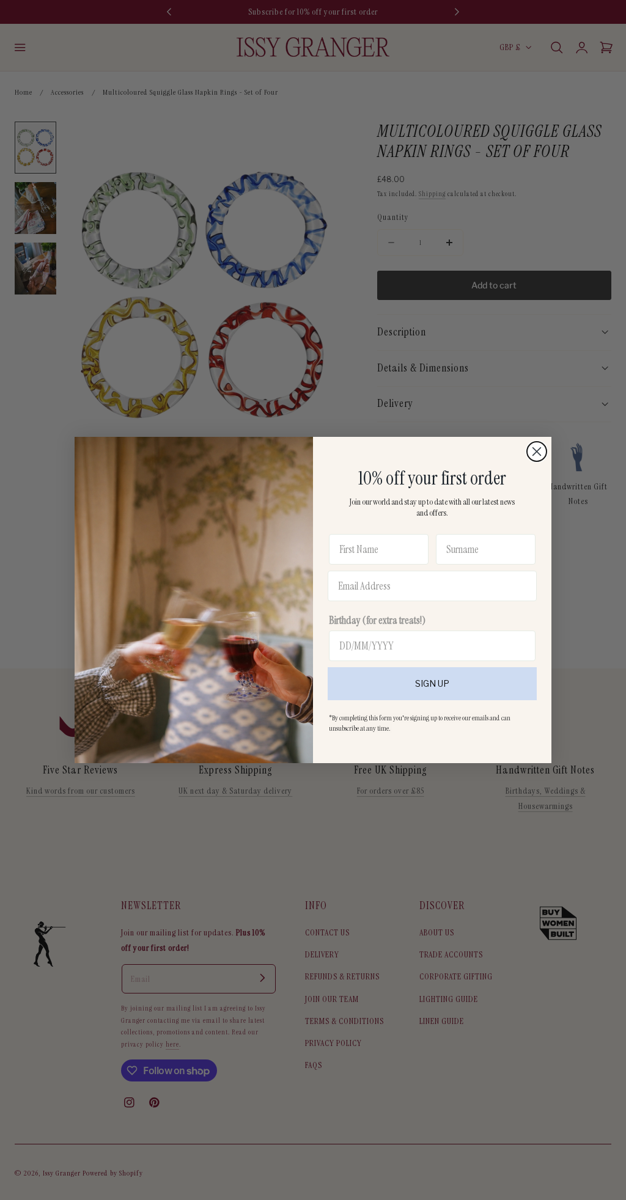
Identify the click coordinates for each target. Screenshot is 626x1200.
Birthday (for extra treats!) (377, 620)
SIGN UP (432, 683)
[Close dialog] (537, 451)
